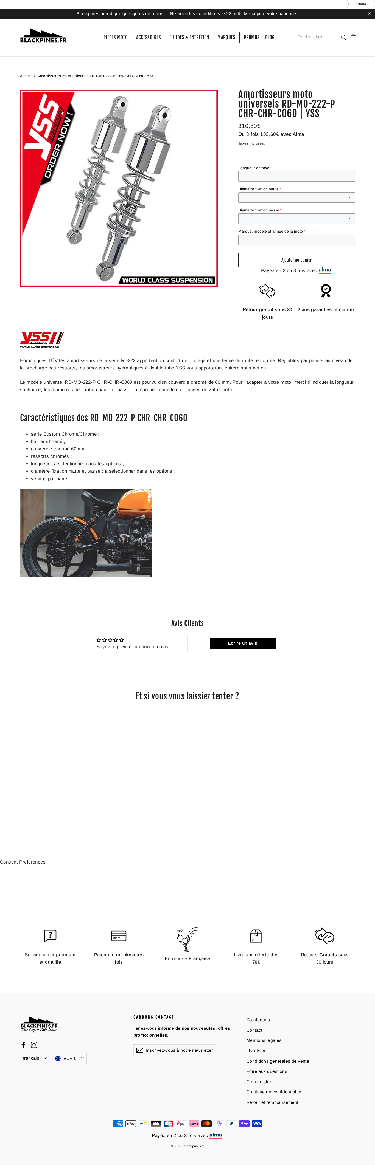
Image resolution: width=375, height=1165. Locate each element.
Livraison (256, 1050)
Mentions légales (264, 1040)
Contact (254, 1030)
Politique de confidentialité (274, 1092)
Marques (226, 37)
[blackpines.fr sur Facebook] (23, 1044)
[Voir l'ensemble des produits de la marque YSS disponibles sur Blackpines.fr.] (42, 346)
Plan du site (259, 1081)
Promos (252, 37)
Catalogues (258, 1019)
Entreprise (187, 958)
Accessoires (148, 37)
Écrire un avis (243, 643)
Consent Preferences (23, 861)
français (31, 1058)
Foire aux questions (267, 1071)
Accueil (26, 76)
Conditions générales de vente (278, 1061)
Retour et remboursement (272, 1102)
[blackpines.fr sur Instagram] (34, 1044)
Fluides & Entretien (189, 37)
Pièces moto (115, 37)
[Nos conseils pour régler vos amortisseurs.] (86, 575)
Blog (270, 37)
